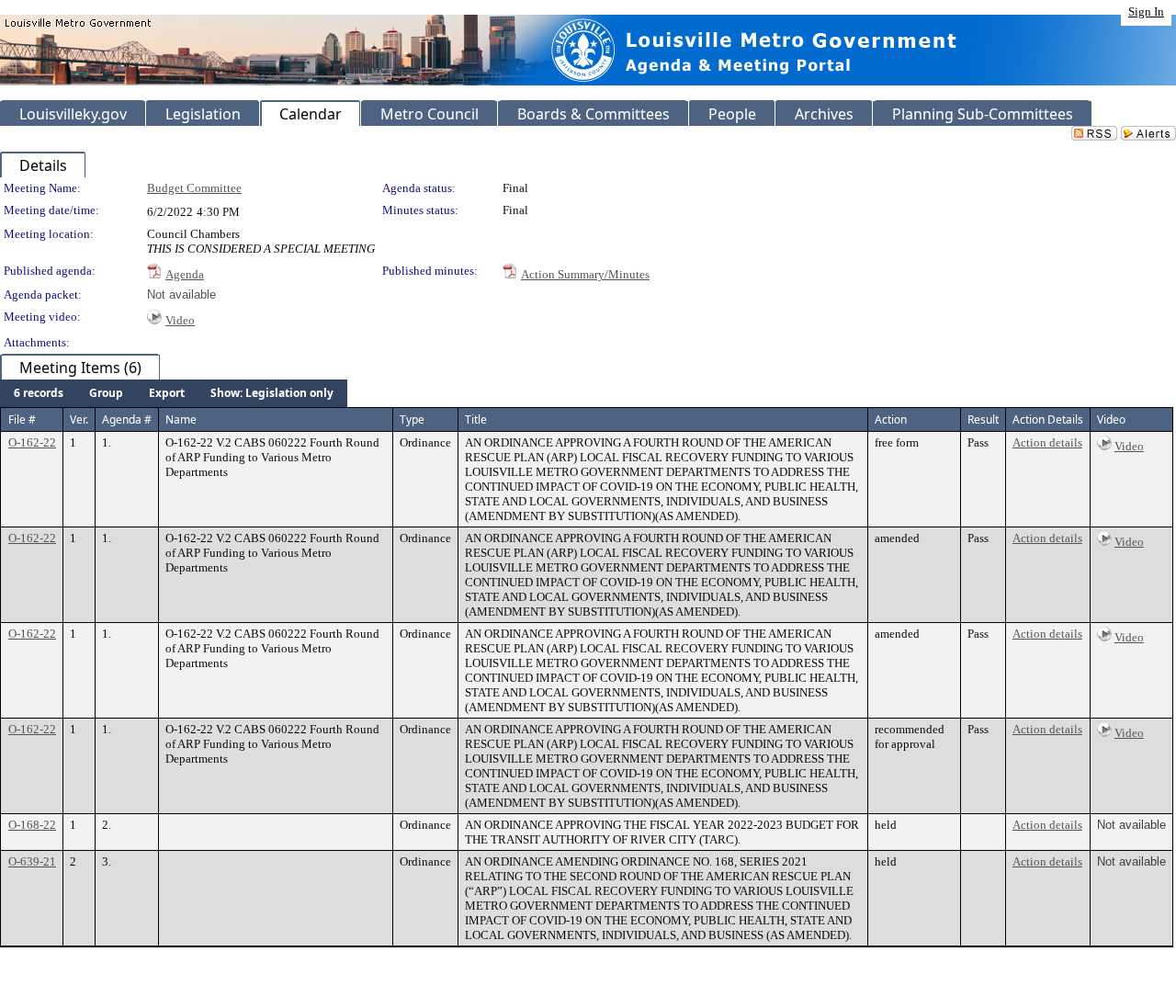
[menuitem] (38, 393)
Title (476, 419)
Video (180, 320)
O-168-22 (32, 825)
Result (983, 419)
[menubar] (173, 393)
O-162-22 (32, 442)
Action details (1047, 442)
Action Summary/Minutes (585, 274)
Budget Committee (194, 188)
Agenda (184, 274)
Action (891, 419)
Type (412, 419)
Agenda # (127, 419)
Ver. (79, 419)
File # (22, 419)
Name (181, 419)
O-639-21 (32, 861)
